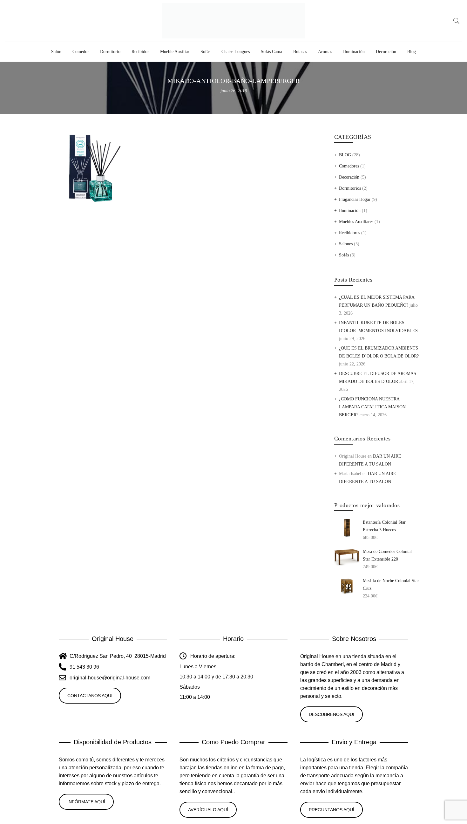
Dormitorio (110, 51)
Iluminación (354, 51)
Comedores (349, 166)
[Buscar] (456, 21)
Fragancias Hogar (354, 199)
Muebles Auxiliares (356, 221)
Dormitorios (350, 188)
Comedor (80, 51)
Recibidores (349, 232)
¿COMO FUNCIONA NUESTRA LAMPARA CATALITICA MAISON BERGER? (372, 407)
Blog (411, 51)
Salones (346, 244)
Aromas (325, 51)
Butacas (300, 51)
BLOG (345, 155)
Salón (56, 51)
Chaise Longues (235, 51)
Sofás (205, 51)
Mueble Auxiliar (174, 51)
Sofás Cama (271, 51)
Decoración (386, 51)
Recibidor (140, 51)
